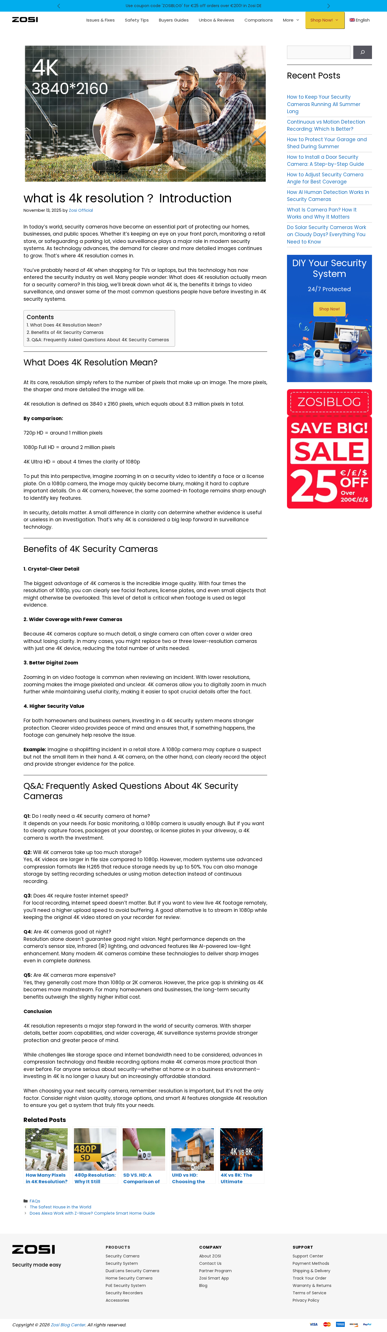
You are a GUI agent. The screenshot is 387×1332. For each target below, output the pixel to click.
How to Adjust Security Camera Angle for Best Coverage (325, 178)
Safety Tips (137, 20)
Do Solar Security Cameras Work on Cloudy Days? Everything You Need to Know (326, 234)
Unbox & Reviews (216, 20)
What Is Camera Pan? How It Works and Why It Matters (322, 213)
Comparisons (258, 20)
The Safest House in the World (60, 1207)
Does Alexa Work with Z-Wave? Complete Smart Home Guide (92, 1213)
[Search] (362, 52)
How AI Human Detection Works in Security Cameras (328, 196)
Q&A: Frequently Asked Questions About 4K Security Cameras (100, 340)
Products (118, 1247)
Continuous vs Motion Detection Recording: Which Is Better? (326, 125)
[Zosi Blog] (25, 19)
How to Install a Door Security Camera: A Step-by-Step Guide (325, 161)
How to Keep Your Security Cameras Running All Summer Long (323, 104)
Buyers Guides (174, 20)
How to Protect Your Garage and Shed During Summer (327, 143)
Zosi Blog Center (68, 1325)
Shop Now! (322, 20)
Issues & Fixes (100, 20)
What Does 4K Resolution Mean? (66, 325)
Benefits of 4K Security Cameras (67, 332)
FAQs (35, 1201)
